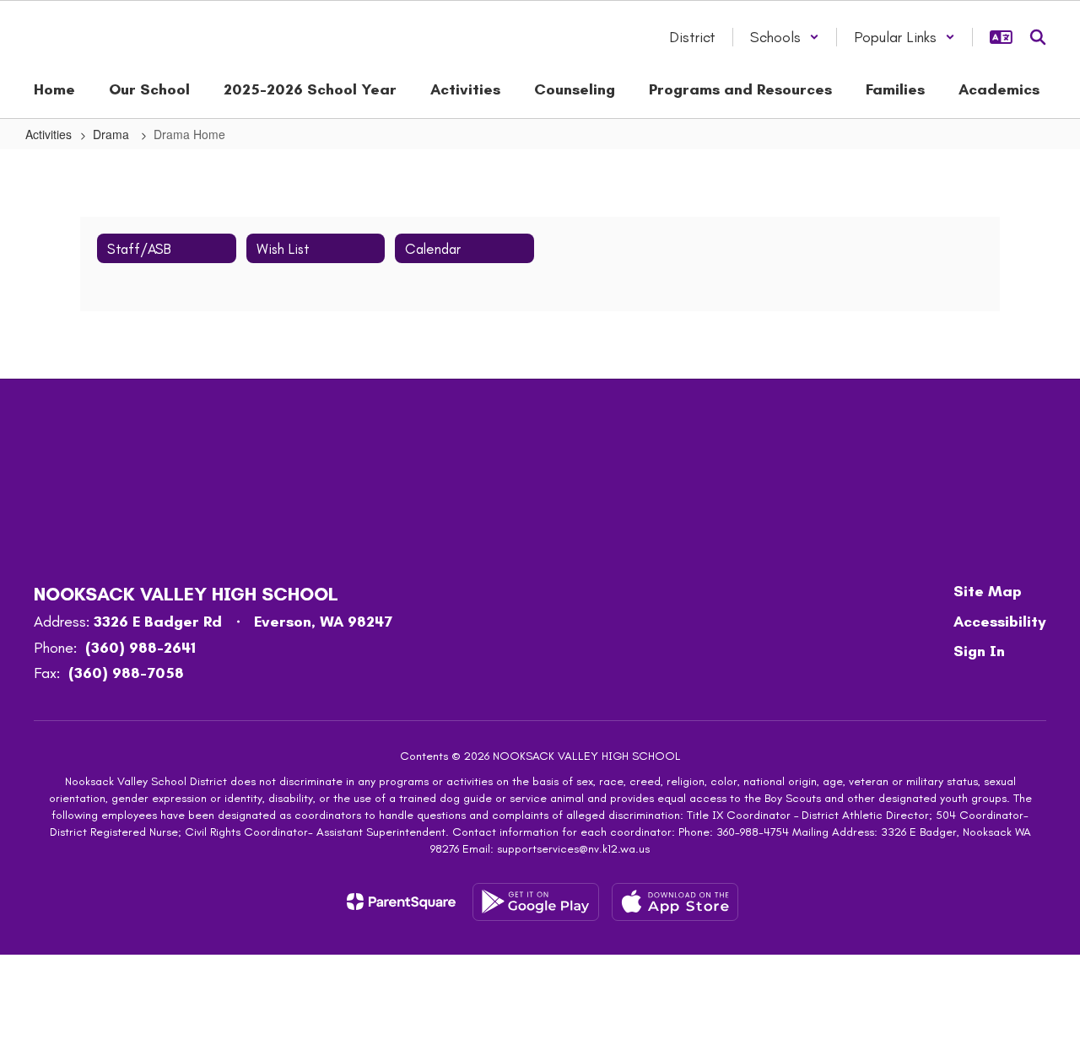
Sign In (979, 651)
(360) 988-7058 (126, 673)
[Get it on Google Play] (535, 902)
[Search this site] (1037, 37)
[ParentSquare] (401, 901)
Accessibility (999, 621)
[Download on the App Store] (675, 902)
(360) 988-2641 (140, 647)
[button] (784, 37)
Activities (48, 134)
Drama (112, 134)
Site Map (987, 591)
